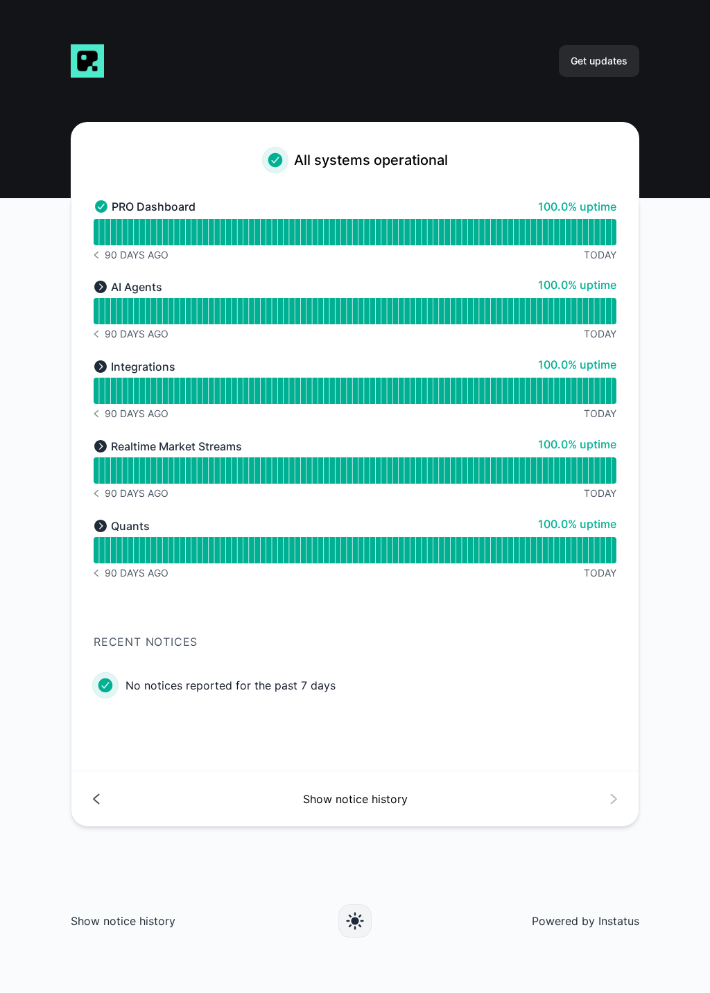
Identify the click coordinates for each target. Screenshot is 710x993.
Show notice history (123, 921)
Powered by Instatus (585, 921)
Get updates (599, 61)
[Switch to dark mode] (355, 921)
